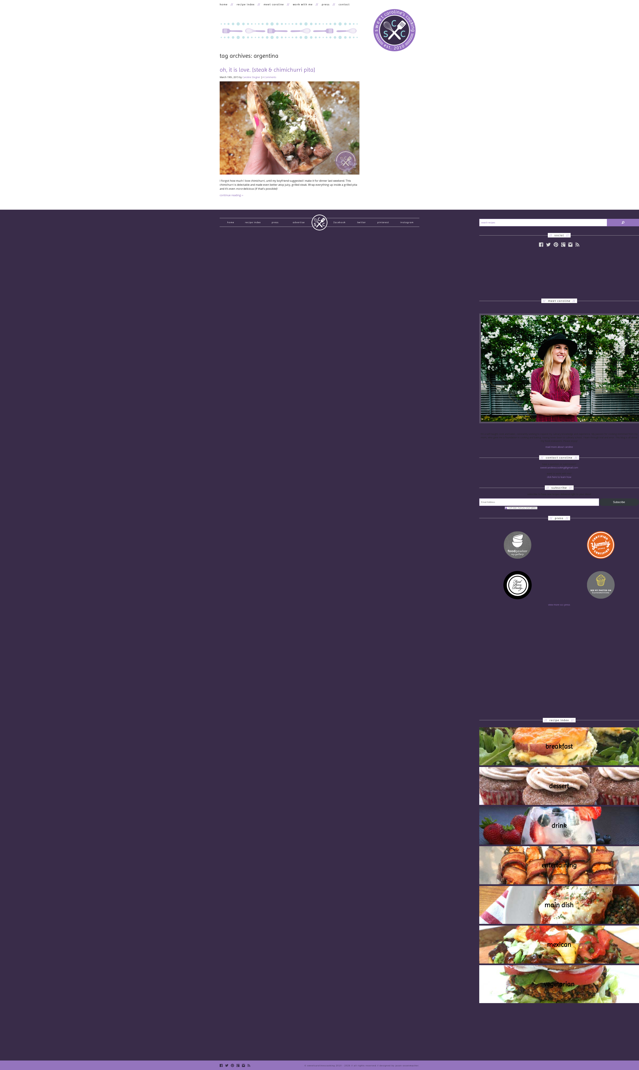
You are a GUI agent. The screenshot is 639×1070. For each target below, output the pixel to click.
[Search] (623, 222)
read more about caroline (559, 446)
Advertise (299, 222)
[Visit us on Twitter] (548, 244)
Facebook (339, 222)
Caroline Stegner (251, 77)
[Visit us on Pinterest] (556, 244)
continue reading (231, 195)
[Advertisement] (559, 273)
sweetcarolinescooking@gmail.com (559, 467)
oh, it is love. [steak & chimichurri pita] (267, 69)
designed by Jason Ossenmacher (399, 1066)
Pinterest (383, 222)
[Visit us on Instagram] (570, 244)
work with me (303, 4)
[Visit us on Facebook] (541, 244)
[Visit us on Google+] (563, 244)
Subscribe (619, 502)
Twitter (361, 222)
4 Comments (269, 77)
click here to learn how (559, 477)
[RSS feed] (577, 244)
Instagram (407, 222)
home (224, 4)
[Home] (394, 30)
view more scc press (559, 604)
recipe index (246, 4)
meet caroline (274, 4)
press (326, 4)
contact (344, 4)
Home (230, 222)
